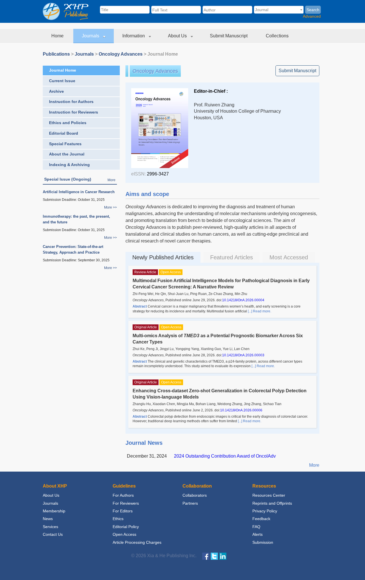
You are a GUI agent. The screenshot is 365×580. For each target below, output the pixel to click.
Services (50, 526)
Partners (190, 503)
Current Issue (62, 80)
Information (134, 35)
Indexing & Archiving (69, 164)
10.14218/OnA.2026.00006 (241, 410)
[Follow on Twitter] (214, 555)
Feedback (261, 518)
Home (58, 35)
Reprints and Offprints (272, 503)
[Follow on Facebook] (205, 555)
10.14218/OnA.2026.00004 (243, 300)
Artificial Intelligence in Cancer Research (79, 192)
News (48, 518)
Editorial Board (63, 133)
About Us (178, 35)
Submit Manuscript (229, 35)
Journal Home (62, 70)
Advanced (312, 16)
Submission (262, 542)
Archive (56, 91)
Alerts (257, 534)
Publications (56, 54)
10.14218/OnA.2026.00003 (243, 355)
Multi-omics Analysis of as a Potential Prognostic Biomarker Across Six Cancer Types (218, 338)
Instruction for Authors (71, 101)
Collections (278, 35)
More (111, 180)
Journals (91, 35)
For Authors (123, 495)
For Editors (123, 511)
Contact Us (53, 534)
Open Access (124, 534)
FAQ (256, 526)
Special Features (65, 144)
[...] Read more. (259, 311)
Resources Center (268, 495)
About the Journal (66, 154)
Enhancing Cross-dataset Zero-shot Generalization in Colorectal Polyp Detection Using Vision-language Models (220, 393)
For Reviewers (126, 503)
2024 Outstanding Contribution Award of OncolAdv (225, 456)
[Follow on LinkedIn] (222, 555)
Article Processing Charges (137, 542)
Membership (54, 511)
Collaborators (194, 495)
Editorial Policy (126, 526)
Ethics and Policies (67, 122)
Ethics (118, 518)
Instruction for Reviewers (73, 112)
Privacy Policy (264, 511)
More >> (110, 207)
